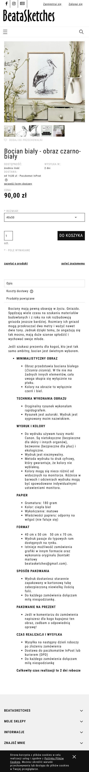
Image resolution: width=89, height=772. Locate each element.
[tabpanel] (44, 497)
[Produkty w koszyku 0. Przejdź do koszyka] (81, 17)
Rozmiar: (11, 211)
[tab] (44, 283)
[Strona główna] (28, 15)
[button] (5, 31)
